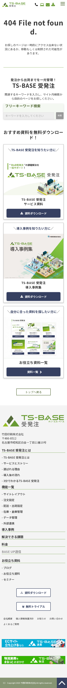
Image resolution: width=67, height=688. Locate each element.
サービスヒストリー (15, 463)
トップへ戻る (33, 392)
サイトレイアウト (14, 494)
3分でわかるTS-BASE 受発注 (21, 481)
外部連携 (8, 523)
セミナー (8, 579)
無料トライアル (42, 4)
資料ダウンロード (53, 4)
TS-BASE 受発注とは (16, 457)
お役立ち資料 (11, 573)
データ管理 (10, 517)
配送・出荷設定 (13, 506)
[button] (62, 4)
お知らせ (41, 618)
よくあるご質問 (11, 624)
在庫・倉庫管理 (13, 512)
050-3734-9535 (36, 4)
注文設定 (8, 500)
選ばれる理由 (11, 469)
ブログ (7, 568)
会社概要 (7, 618)
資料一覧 (32, 372)
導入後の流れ (11, 475)
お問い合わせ (48, 4)
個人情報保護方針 (25, 618)
